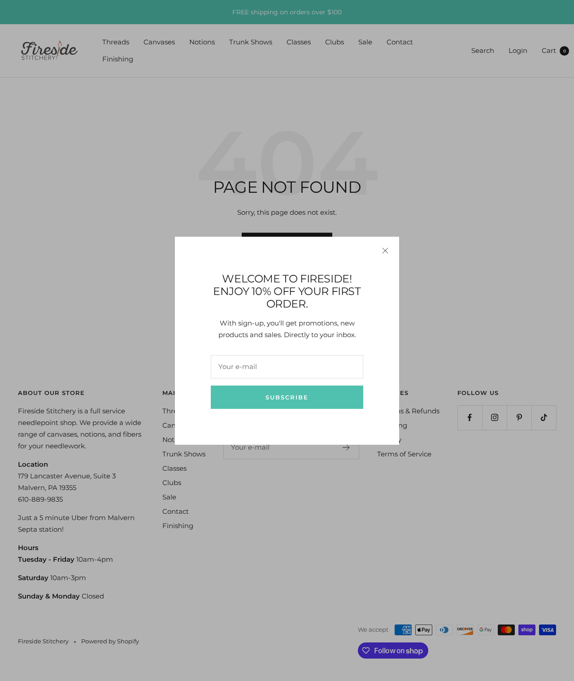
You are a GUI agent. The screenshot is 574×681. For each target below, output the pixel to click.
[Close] (385, 250)
